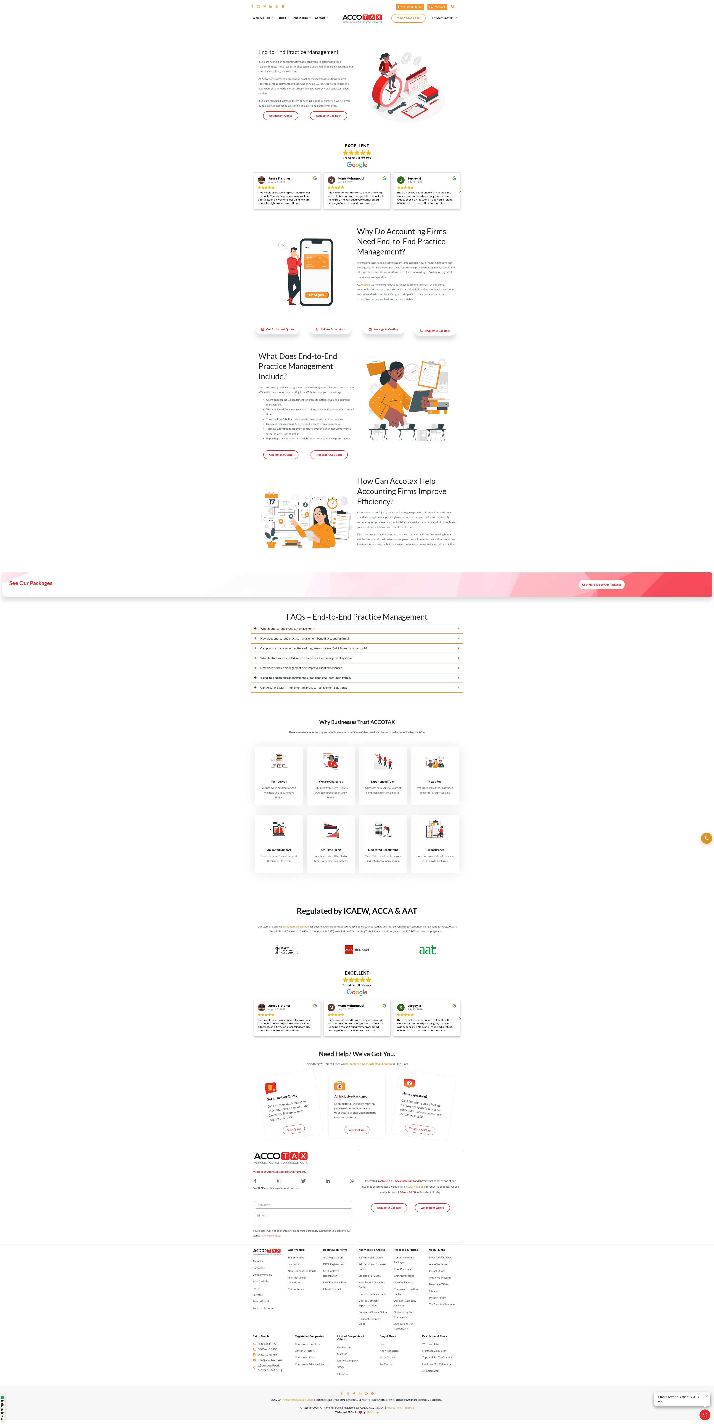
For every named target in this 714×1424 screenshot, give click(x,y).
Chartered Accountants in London (298, 1400)
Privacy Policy (272, 1235)
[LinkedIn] (272, 6)
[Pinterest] (284, 6)
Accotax (365, 284)
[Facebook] (254, 6)
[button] (452, 6)
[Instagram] (260, 6)
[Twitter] (266, 6)
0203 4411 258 (416, 1186)
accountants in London (296, 926)
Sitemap (409, 1407)
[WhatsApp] (278, 6)
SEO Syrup (373, 1412)
